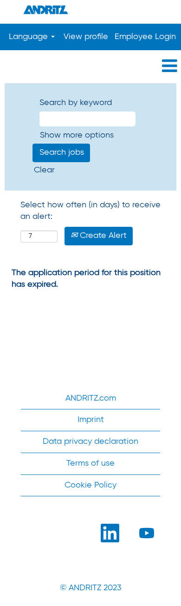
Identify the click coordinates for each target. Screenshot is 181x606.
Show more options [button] (77, 135)
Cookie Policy (90, 485)
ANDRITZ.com (90, 398)
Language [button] (29, 37)
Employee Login (145, 37)
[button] (90, 67)
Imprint (91, 419)
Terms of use (90, 463)
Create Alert (102, 235)
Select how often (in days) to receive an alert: (90, 211)
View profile (86, 37)
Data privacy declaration (90, 441)
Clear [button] (44, 170)
